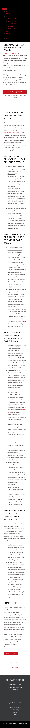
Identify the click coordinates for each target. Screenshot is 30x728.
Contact (15, 712)
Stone (5, 53)
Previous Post (15, 663)
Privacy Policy (15, 709)
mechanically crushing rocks (13, 132)
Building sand (12, 19)
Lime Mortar (12, 23)
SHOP (7, 31)
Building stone (13, 21)
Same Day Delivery (15, 707)
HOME (7, 11)
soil (25, 321)
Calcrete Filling (13, 26)
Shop (15, 714)
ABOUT (8, 14)
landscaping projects (13, 216)
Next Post (15, 667)
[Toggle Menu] (4, 9)
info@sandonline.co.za (15, 684)
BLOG (7, 38)
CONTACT (8, 33)
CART (7, 36)
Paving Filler (12, 28)
